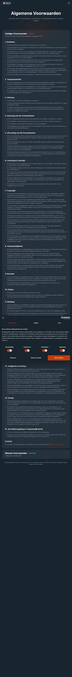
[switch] (27, 350)
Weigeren (13, 358)
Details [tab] (36, 323)
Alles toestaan (58, 358)
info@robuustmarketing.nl (57, 444)
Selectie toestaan (36, 358)
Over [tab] (59, 323)
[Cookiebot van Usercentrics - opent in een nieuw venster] (62, 318)
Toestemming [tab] (12, 323)
